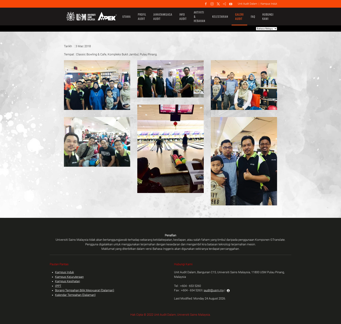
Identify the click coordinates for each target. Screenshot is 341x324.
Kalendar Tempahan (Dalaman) (75, 295)
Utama (126, 16)
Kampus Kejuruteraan (69, 277)
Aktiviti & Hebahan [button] (199, 16)
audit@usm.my (214, 290)
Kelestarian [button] (220, 16)
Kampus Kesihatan (67, 281)
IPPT (58, 286)
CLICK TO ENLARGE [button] (97, 90)
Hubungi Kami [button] (268, 16)
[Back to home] (91, 16)
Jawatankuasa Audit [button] (162, 16)
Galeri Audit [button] (239, 16)
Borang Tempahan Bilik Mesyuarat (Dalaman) (84, 290)
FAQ (253, 16)
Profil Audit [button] (142, 16)
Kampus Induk (64, 272)
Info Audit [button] (183, 16)
